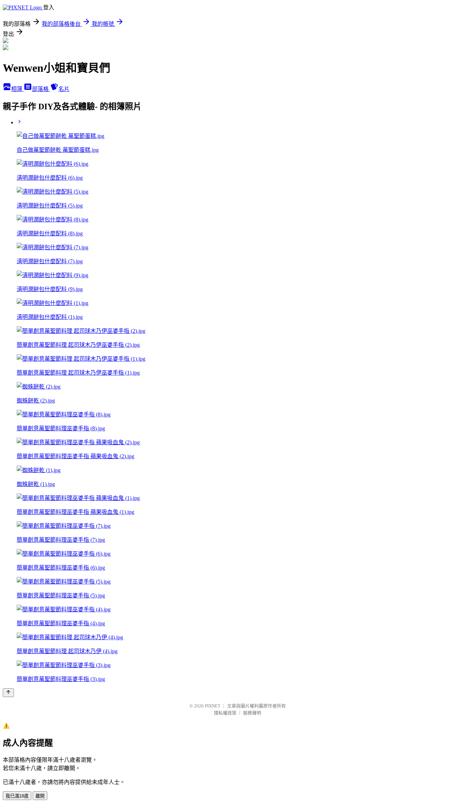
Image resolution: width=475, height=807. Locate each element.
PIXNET (212, 705)
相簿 (17, 89)
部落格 (41, 89)
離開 (40, 796)
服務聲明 (252, 712)
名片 (64, 89)
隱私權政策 (225, 712)
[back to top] (8, 692)
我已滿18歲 (17, 796)
